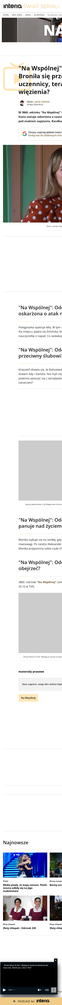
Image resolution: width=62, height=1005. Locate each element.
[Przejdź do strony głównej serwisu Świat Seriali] (41, 6)
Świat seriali (17, 15)
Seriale (28, 15)
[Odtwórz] (4, 990)
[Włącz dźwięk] (39, 989)
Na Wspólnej (39, 15)
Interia (6, 15)
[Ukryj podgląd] (55, 960)
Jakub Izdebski (42, 101)
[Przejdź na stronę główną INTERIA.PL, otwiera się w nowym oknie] (13, 6)
